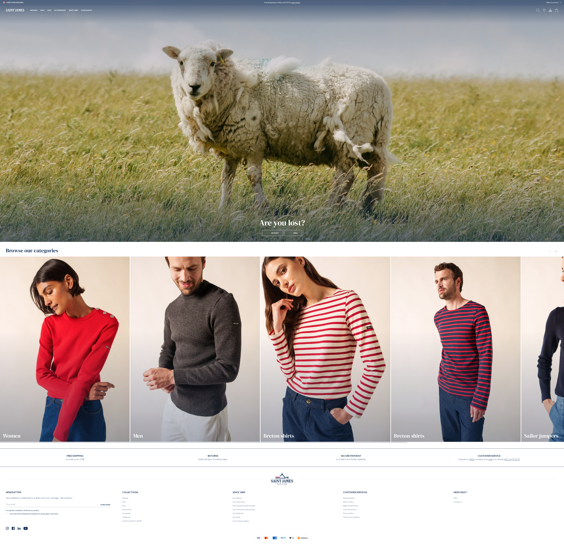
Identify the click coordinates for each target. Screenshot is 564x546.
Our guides (126, 513)
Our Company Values (241, 521)
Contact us (458, 502)
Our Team (236, 517)
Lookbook (126, 517)
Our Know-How (239, 502)
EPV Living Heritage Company (244, 506)
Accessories (126, 509)
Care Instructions (349, 509)
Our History (237, 498)
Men (124, 502)
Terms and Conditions (351, 517)
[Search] (538, 10)
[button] (553, 2)
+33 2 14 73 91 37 (512, 459)
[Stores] (544, 10)
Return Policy (348, 502)
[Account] (550, 10)
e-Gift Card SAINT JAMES (132, 521)
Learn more (295, 2)
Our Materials (238, 513)
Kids (124, 506)
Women (125, 498)
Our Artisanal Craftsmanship (244, 509)
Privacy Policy (348, 513)
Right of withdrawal (350, 506)
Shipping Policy (349, 498)
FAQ (471, 459)
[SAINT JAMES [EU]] (15, 10)
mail (490, 459)
